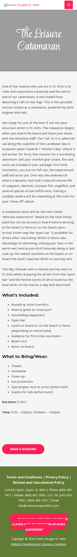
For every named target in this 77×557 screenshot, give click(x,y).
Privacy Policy (57, 477)
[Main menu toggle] (68, 5)
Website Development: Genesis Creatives (38, 544)
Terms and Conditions (24, 477)
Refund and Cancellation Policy (38, 482)
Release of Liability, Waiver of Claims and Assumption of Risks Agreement (40, 524)
